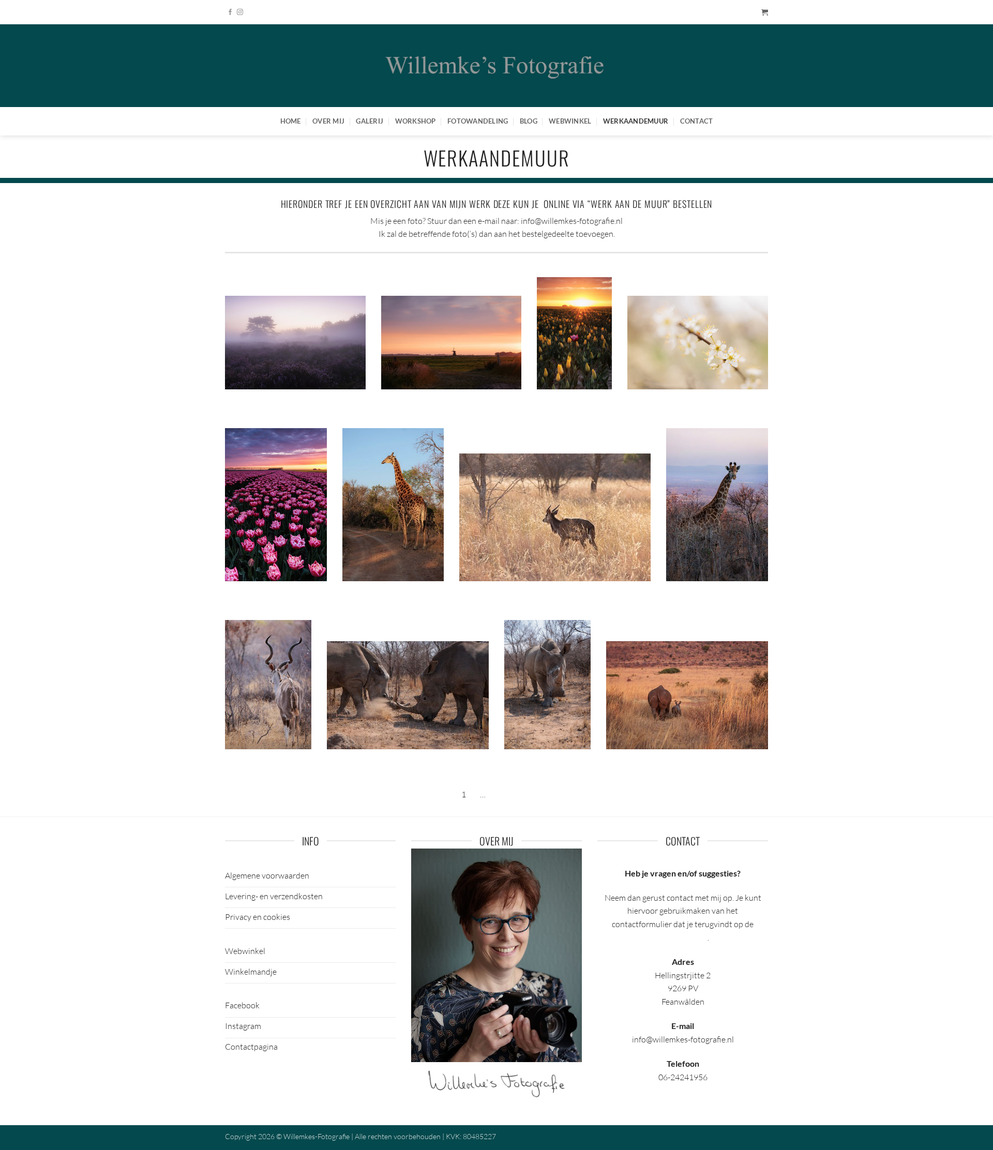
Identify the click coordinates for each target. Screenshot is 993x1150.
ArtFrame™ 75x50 (341, 406)
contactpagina (682, 937)
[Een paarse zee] (295, 341)
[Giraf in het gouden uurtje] (393, 503)
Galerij (369, 121)
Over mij (328, 121)
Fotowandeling (477, 121)
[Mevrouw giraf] (717, 503)
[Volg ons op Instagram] (240, 12)
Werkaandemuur (635, 121)
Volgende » (512, 794)
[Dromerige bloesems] (697, 342)
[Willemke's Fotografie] (496, 65)
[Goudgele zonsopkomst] (574, 332)
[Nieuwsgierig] (547, 683)
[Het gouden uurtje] (451, 341)
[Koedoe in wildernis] (268, 683)
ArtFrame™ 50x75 (587, 406)
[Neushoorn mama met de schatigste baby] (687, 694)
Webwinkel (570, 121)
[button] (764, 12)
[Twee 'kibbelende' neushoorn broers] (408, 694)
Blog (528, 121)
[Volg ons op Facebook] (230, 12)
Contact (696, 121)
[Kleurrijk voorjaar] (276, 503)
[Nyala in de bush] (554, 516)
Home (290, 121)
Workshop (415, 121)
